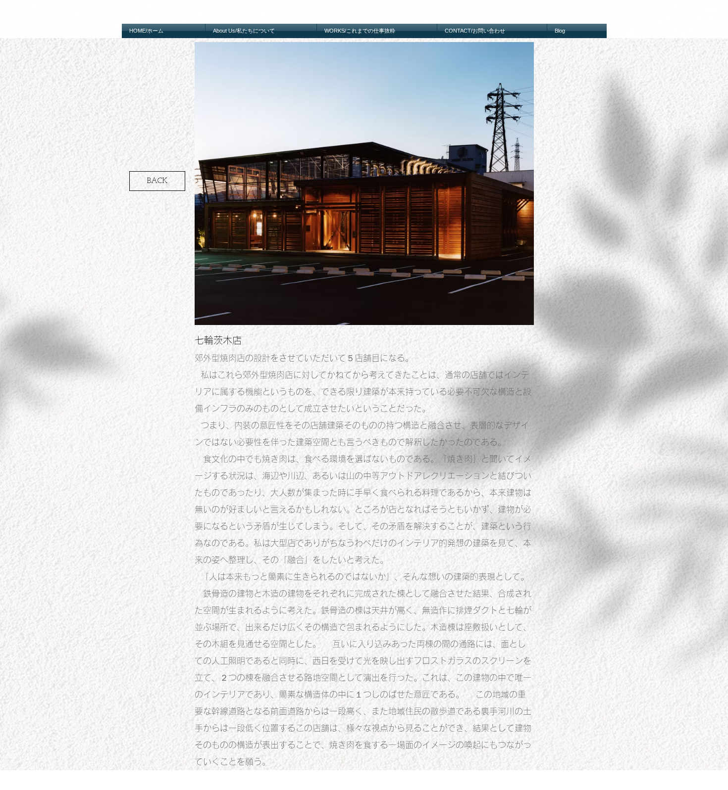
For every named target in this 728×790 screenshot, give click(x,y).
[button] (364, 183)
